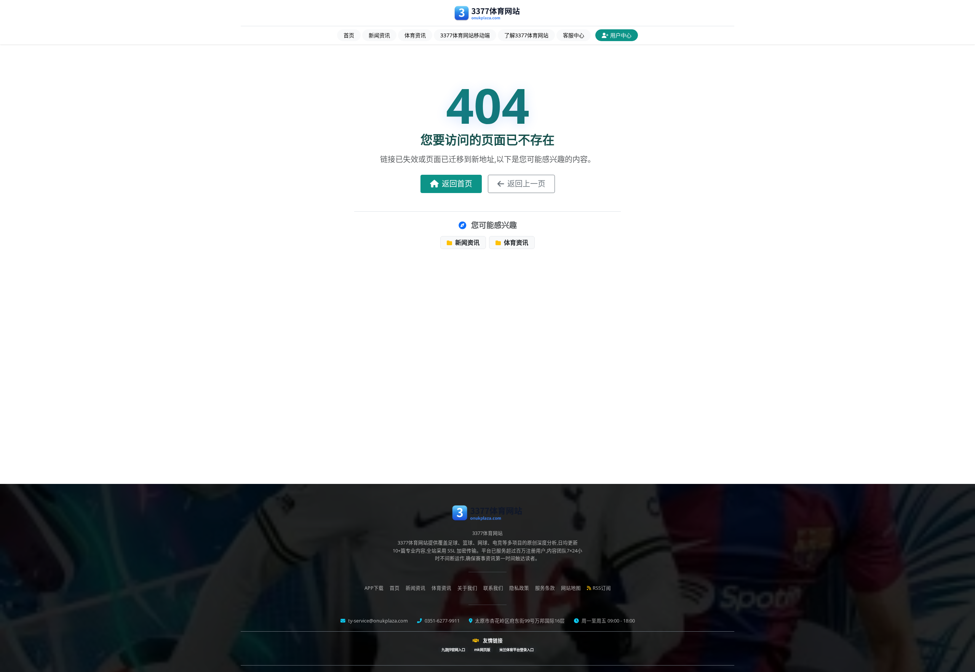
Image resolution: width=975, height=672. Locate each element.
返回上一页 (526, 184)
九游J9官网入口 (453, 649)
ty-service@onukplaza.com (377, 621)
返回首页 (457, 184)
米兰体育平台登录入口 (516, 649)
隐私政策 (519, 588)
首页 (349, 35)
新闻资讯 (379, 35)
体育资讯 (415, 35)
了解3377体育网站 (526, 35)
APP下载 (374, 588)
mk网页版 (482, 649)
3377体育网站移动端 (465, 35)
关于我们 (467, 588)
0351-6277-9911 (442, 621)
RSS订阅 (602, 588)
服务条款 (545, 588)
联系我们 (493, 588)
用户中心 (620, 35)
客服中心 (573, 35)
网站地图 (571, 588)
